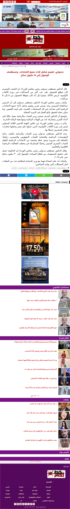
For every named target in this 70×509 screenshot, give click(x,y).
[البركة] (35, 25)
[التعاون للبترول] (35, 214)
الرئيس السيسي (22, 168)
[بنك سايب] (35, 242)
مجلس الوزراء (52, 168)
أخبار (66, 66)
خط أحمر (14, 168)
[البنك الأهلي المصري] (35, 17)
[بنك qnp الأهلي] (35, 9)
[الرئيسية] (68, 63)
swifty (59, 449)
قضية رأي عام (65, 449)
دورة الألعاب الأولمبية (41, 168)
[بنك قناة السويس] (35, 269)
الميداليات (31, 168)
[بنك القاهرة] (35, 200)
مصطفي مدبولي (61, 168)
